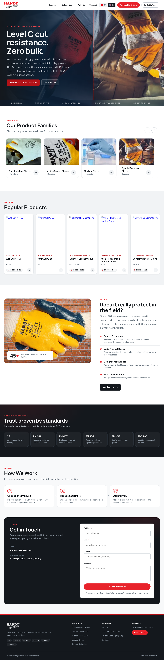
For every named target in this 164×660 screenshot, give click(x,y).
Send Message (119, 587)
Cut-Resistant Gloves (81, 627)
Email (86, 540)
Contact (93, 5)
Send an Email (140, 633)
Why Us (81, 5)
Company (87, 551)
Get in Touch (152, 5)
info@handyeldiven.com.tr (22, 550)
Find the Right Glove (128, 5)
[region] (82, 159)
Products (53, 5)
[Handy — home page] (11, 5)
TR (105, 5)
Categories (67, 5)
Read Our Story (110, 387)
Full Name (88, 528)
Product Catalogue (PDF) (112, 636)
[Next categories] (154, 130)
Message (88, 563)
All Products (50, 82)
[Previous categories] (147, 130)
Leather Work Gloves (80, 632)
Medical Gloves (78, 640)
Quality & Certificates (111, 632)
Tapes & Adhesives (79, 644)
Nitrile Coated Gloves (80, 636)
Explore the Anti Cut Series (23, 82)
